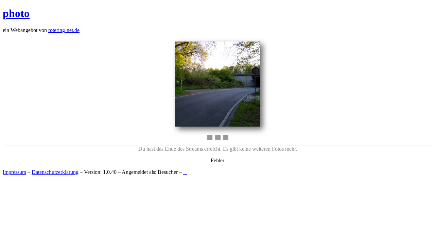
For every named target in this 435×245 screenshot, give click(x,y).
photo (16, 13)
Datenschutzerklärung (55, 172)
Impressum (14, 172)
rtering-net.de (64, 30)
